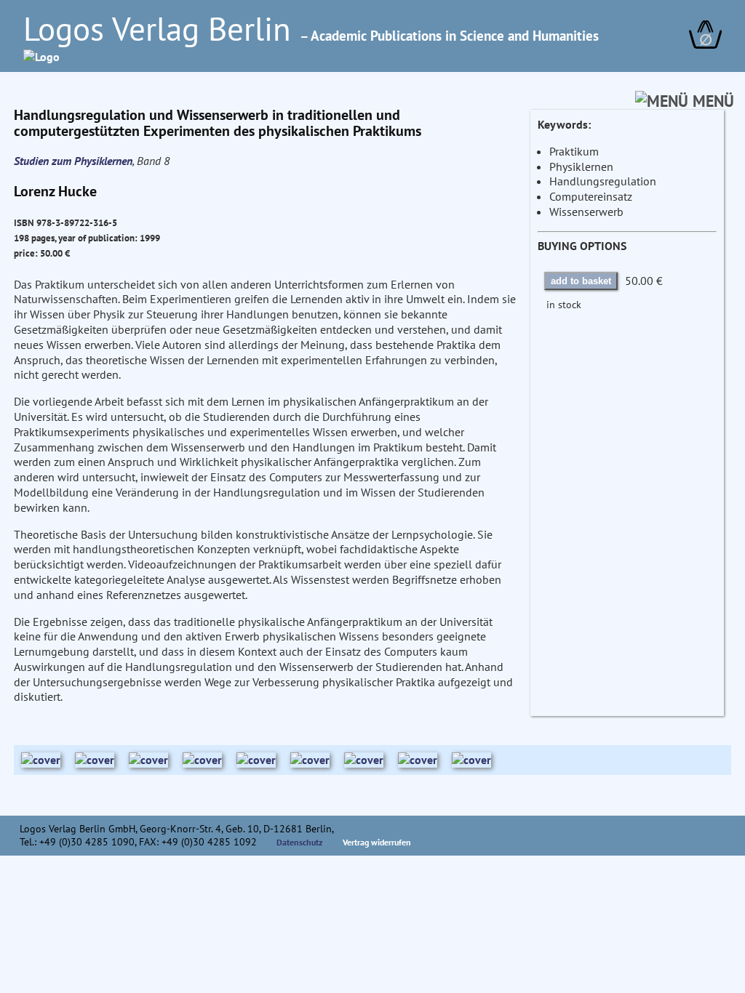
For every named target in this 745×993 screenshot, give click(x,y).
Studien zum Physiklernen (73, 160)
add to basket (581, 281)
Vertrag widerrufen (377, 842)
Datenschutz (299, 842)
